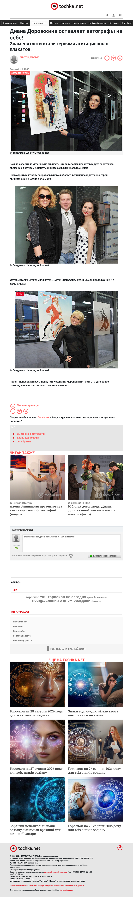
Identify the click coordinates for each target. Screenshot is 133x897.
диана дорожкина (28, 437)
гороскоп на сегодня (67, 596)
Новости (24, 23)
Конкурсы (114, 23)
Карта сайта (19, 631)
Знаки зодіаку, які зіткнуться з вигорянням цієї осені (93, 713)
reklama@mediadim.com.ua (55, 872)
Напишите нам (20, 622)
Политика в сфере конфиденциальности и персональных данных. (57, 886)
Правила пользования (19, 886)
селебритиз (24, 441)
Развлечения (79, 23)
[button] (113, 15)
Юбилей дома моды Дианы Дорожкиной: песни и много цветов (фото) (91, 510)
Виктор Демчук (29, 57)
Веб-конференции (97, 23)
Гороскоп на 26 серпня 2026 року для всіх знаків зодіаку (94, 770)
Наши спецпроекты (22, 640)
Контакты (18, 626)
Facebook (43, 417)
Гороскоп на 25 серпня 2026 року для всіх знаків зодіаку (94, 828)
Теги (14, 590)
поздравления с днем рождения (62, 600)
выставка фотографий (31, 433)
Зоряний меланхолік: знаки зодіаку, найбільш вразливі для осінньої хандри (35, 830)
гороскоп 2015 (36, 597)
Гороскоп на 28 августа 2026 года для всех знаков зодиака (36, 713)
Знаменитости (10, 23)
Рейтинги (65, 23)
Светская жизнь (39, 23)
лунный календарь (97, 597)
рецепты (97, 601)
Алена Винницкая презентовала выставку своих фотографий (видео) (36, 510)
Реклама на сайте (22, 636)
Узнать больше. (66, 890)
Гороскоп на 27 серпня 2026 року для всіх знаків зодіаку (36, 770)
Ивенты (54, 23)
